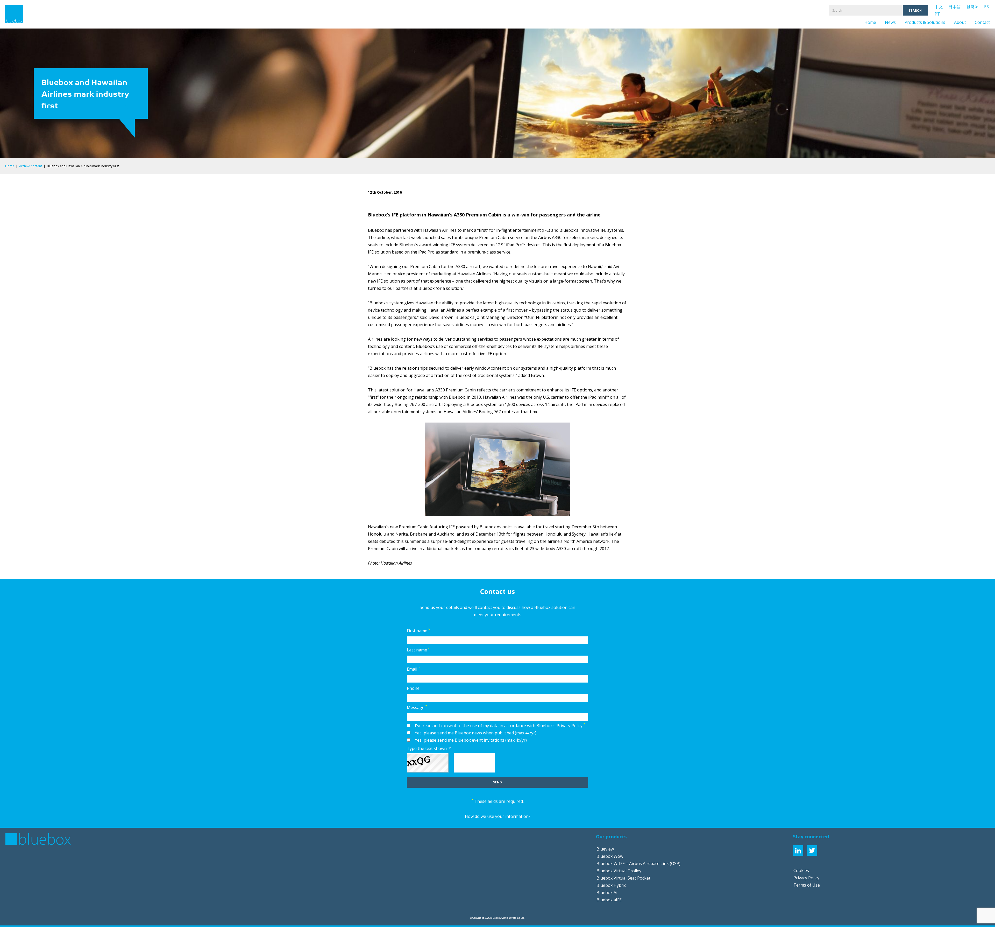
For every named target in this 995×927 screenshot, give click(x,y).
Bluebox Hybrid (611, 885)
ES (986, 7)
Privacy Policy (806, 878)
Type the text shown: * (429, 748)
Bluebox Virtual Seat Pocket (623, 878)
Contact (982, 22)
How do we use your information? (497, 816)
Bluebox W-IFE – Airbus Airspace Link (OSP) (638, 863)
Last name (418, 650)
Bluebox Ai (606, 892)
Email (413, 669)
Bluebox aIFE (609, 900)
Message (417, 707)
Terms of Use (806, 885)
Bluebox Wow (609, 856)
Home (870, 22)
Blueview (605, 849)
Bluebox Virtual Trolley (618, 871)
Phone (413, 688)
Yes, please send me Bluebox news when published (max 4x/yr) (475, 733)
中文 (939, 7)
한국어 (972, 7)
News (890, 22)
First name (418, 630)
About (960, 22)
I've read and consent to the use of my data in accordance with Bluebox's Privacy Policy (500, 725)
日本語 (954, 7)
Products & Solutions (925, 22)
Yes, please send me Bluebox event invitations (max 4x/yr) (471, 740)
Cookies (801, 870)
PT (937, 14)
